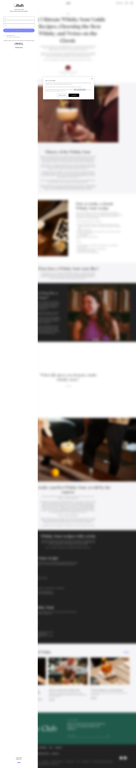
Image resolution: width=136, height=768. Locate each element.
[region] (68, 88)
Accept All (73, 95)
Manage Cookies (62, 95)
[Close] (92, 78)
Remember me (10, 35)
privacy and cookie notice (79, 89)
